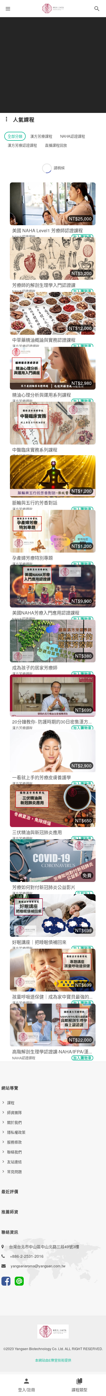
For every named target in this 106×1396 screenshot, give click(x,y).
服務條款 (14, 1142)
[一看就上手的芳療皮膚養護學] (53, 750)
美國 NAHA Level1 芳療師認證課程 (47, 230)
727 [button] (56, 1017)
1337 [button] (58, 742)
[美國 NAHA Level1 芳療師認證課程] (53, 203)
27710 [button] (61, 251)
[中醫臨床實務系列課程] (53, 423)
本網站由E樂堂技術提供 (53, 1360)
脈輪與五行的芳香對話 (34, 502)
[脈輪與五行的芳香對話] (53, 476)
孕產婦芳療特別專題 (32, 558)
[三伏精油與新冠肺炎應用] (53, 805)
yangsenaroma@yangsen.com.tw (38, 1265)
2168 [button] (58, 523)
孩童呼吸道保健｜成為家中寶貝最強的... (52, 996)
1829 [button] (58, 688)
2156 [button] (58, 578)
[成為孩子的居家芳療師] (53, 641)
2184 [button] (58, 469)
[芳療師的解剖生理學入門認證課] (53, 258)
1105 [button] (58, 853)
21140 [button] (61, 306)
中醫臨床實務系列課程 (34, 449)
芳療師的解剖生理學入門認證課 (43, 285)
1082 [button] (58, 908)
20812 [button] (61, 360)
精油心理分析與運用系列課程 (41, 395)
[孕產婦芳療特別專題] (53, 531)
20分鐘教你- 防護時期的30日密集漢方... (52, 721)
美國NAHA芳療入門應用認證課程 (45, 612)
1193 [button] (58, 798)
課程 (10, 1102)
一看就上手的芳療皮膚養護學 (41, 777)
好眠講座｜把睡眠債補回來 (39, 942)
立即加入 (84, 893)
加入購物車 (82, 236)
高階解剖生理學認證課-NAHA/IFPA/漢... (52, 1051)
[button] (97, 9)
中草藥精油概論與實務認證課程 (43, 340)
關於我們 (14, 1122)
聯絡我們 (14, 1151)
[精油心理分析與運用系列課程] (53, 368)
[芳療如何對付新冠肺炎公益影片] (53, 860)
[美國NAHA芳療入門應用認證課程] (53, 586)
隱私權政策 (16, 1132)
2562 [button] (58, 415)
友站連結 (14, 1161)
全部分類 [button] (15, 136)
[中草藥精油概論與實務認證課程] (53, 313)
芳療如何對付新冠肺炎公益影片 (43, 887)
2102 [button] (58, 633)
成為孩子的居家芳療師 (34, 667)
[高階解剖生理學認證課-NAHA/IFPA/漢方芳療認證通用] (53, 1025)
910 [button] (56, 963)
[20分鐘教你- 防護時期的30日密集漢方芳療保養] (53, 695)
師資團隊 (14, 1112)
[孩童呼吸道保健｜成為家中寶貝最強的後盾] (53, 970)
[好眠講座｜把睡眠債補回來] (53, 915)
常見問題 (14, 1171)
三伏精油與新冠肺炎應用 (37, 832)
